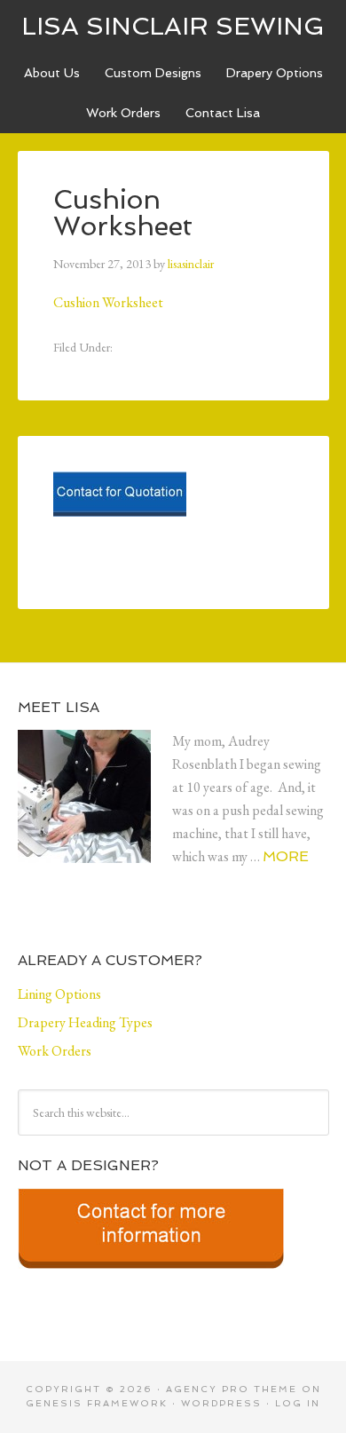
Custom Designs (153, 73)
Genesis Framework (97, 1403)
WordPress (221, 1403)
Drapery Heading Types (85, 1022)
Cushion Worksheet (108, 302)
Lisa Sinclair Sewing (173, 26)
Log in (297, 1403)
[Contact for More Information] (151, 1274)
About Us (52, 73)
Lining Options (59, 994)
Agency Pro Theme (231, 1389)
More (286, 856)
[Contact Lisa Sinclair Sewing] (119, 522)
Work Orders (123, 113)
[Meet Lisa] (95, 810)
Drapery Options (274, 73)
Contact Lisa (222, 113)
